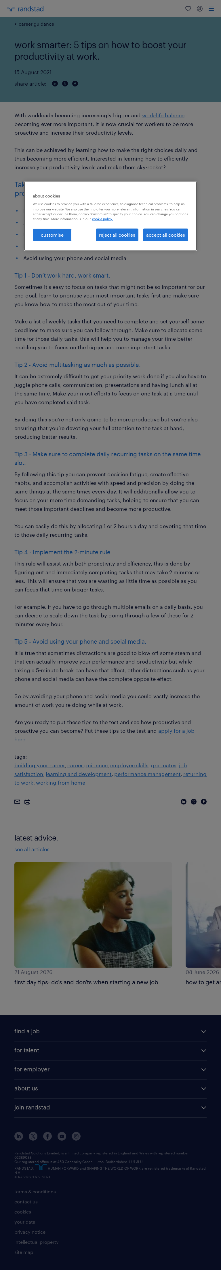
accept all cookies (165, 235)
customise (52, 235)
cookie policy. (102, 219)
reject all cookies (117, 235)
